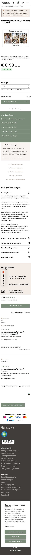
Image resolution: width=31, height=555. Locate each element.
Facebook (5, 495)
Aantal (4, 82)
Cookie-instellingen (15, 541)
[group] (15, 298)
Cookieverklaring (15, 550)
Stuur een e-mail (15, 290)
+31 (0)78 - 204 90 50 (17, 276)
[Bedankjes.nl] (6, 2)
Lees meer (9, 59)
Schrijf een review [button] (15, 306)
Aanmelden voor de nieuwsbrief (12, 405)
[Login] (23, 3)
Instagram (5, 492)
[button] (3, 277)
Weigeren (15, 536)
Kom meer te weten (9, 526)
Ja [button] (19, 347)
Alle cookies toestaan (15, 532)
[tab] (17, 313)
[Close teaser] (6, 269)
